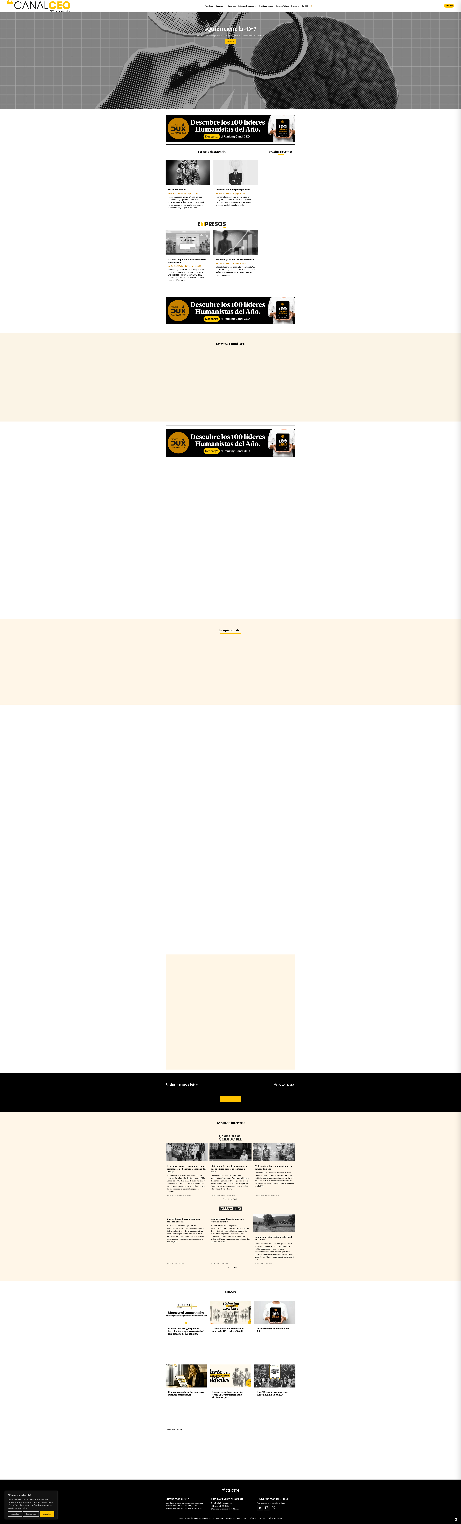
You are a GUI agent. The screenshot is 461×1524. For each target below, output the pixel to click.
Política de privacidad (257, 1518)
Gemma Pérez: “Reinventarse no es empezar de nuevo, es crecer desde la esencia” (276, 758)
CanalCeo (266, 549)
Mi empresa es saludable (182, 1195)
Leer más (230, 42)
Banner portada (235, 36)
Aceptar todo (47, 1514)
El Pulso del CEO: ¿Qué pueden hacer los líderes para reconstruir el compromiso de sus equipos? (186, 1331)
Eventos (294, 6)
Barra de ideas (179, 1263)
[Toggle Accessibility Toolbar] (456, 1519)
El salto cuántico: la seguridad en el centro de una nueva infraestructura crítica (275, 669)
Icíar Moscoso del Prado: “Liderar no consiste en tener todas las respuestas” (276, 802)
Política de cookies (275, 1518)
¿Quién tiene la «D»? (230, 29)
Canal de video (230, 1099)
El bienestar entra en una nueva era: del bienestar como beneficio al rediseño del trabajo (186, 1169)
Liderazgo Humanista (246, 6)
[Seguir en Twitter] (274, 1508)
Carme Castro (220, 678)
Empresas (219, 6)
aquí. (200, 1508)
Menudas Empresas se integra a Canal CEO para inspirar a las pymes (280, 217)
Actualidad (209, 6)
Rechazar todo (31, 1514)
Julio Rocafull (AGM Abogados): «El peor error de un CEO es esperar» (230, 824)
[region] (31, 1505)
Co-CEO (305, 6)
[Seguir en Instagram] (267, 1508)
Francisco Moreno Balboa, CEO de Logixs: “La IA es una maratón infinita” (185, 760)
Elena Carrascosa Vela (207, 36)
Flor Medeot (175, 839)
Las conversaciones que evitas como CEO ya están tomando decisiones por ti (227, 1395)
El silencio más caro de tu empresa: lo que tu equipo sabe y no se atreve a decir (229, 1169)
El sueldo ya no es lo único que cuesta (235, 260)
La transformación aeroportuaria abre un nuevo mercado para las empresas (228, 581)
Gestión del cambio (266, 6)
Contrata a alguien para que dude (233, 190)
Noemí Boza (175, 673)
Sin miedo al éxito (177, 190)
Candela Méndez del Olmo (180, 266)
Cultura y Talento (282, 6)
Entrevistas (232, 6)
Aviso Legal (241, 1518)
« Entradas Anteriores (174, 1429)
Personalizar (15, 1514)
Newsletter (449, 5)
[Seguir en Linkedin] (260, 1508)
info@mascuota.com (224, 1503)
